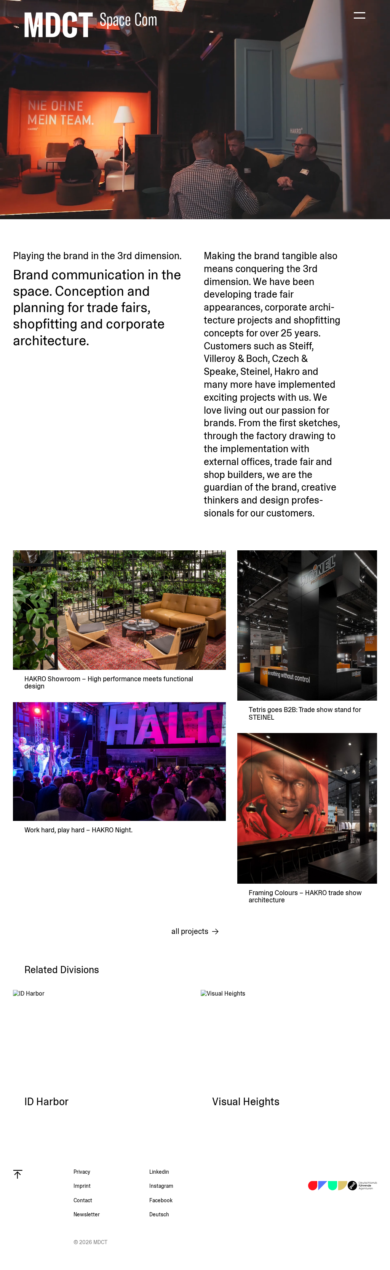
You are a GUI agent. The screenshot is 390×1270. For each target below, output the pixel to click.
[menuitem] (187, 1214)
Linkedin (159, 1171)
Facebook (161, 1200)
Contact (83, 1200)
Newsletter (87, 1214)
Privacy (82, 1171)
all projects (189, 931)
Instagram (161, 1185)
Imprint (82, 1185)
